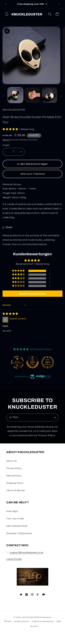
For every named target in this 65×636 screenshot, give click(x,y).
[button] (6, 14)
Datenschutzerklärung (42, 621)
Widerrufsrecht (21, 621)
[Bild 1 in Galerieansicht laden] (15, 95)
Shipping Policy (14, 483)
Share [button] (9, 227)
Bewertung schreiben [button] (32, 293)
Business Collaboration (19, 533)
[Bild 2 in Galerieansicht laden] (32, 95)
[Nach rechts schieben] (61, 95)
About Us (11, 461)
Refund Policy (14, 476)
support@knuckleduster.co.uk (26, 552)
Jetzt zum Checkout (32, 174)
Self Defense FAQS (17, 526)
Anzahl (6, 145)
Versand (6, 140)
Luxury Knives (14, 559)
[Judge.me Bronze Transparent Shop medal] (17, 362)
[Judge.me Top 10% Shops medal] (32, 362)
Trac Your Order (15, 518)
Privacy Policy (14, 468)
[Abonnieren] (55, 417)
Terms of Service (15, 490)
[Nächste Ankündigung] (59, 4)
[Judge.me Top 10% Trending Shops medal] (47, 362)
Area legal (12, 511)
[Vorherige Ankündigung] (6, 4)
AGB (58, 621)
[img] (10, 313)
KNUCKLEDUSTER (30, 617)
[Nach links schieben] (3, 95)
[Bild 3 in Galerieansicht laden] (49, 95)
